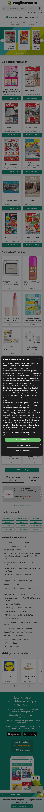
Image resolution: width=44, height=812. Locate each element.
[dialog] (22, 406)
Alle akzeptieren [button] (22, 440)
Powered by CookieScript (33, 454)
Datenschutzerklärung (25, 435)
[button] (22, 450)
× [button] (39, 359)
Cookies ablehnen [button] (22, 445)
